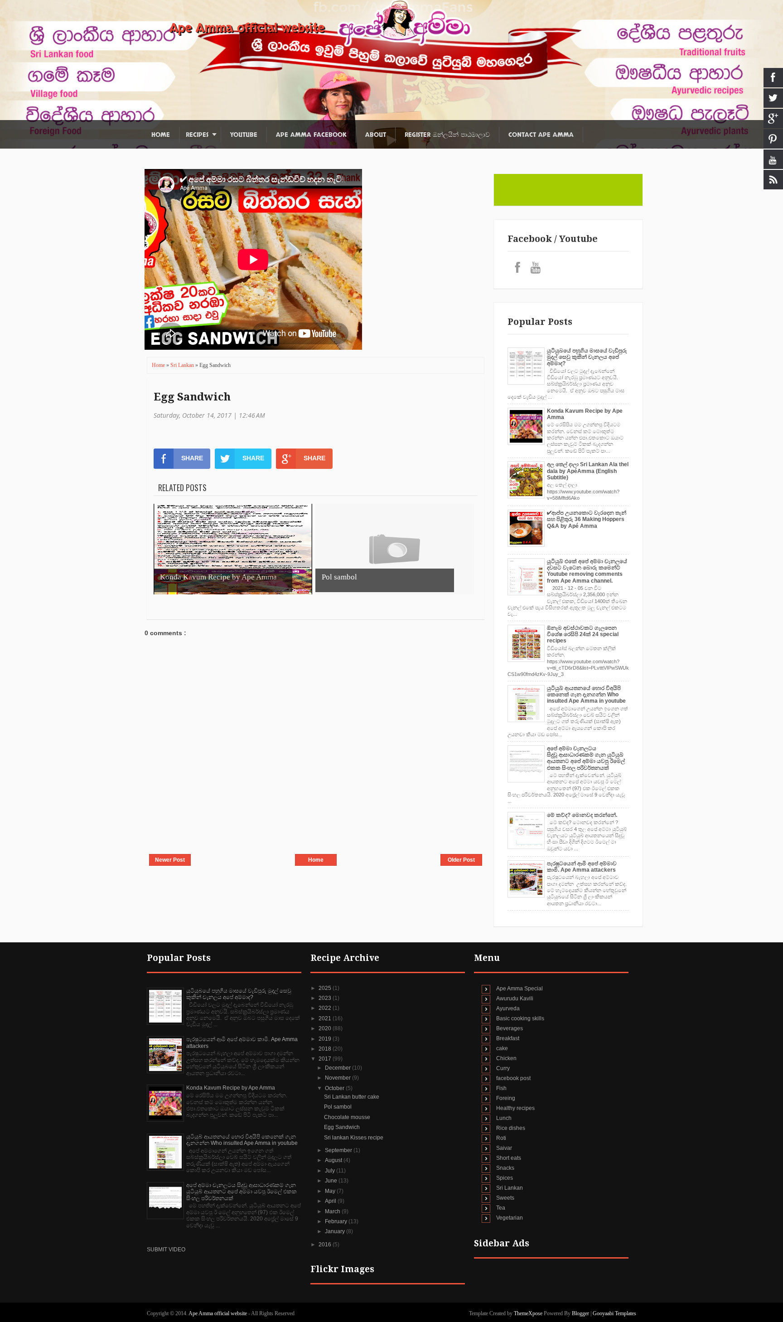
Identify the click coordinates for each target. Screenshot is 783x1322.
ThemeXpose (528, 1313)
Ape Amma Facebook (311, 134)
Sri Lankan (182, 365)
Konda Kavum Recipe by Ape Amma (230, 1088)
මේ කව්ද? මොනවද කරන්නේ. (582, 815)
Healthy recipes (515, 1108)
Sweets (505, 1198)
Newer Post (170, 860)
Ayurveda (508, 1008)
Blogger (580, 1313)
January (335, 1231)
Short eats (508, 1158)
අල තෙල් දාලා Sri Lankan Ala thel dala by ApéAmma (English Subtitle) (587, 471)
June (331, 1180)
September (339, 1150)
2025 (326, 988)
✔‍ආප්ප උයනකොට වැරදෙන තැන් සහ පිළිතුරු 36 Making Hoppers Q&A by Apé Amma (586, 519)
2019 (326, 1039)
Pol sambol (338, 1107)
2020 (326, 1028)
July (330, 1171)
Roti (501, 1138)
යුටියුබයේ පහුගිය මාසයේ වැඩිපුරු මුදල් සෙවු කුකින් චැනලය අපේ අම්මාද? (587, 357)
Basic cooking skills (520, 1018)
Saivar (504, 1148)
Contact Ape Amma (541, 134)
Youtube (243, 134)
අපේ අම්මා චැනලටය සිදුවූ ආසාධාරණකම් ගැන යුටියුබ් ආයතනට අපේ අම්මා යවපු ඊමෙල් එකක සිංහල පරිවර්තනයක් (586, 758)
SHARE (192, 458)
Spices (504, 1178)
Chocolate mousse (347, 1117)
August (334, 1160)
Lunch (504, 1118)
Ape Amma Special (519, 988)
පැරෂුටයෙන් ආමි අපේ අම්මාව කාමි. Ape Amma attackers (582, 866)
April (331, 1201)
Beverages (509, 1028)
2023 (326, 998)
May (331, 1191)
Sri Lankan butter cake (351, 1097)
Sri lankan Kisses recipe (353, 1137)
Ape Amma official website (246, 28)
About (375, 134)
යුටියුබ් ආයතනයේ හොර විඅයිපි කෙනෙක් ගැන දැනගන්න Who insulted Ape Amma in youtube (586, 694)
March (333, 1211)
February (336, 1221)
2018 (326, 1049)
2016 (326, 1244)
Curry (503, 1068)
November (338, 1078)
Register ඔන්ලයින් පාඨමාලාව (447, 134)
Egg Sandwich (192, 397)
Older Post (461, 860)
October (335, 1088)
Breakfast (507, 1038)
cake (502, 1048)
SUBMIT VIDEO (166, 1249)
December (338, 1068)
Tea (500, 1208)
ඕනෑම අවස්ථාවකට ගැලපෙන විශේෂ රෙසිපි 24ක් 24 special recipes (583, 634)
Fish (501, 1088)
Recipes (197, 134)
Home (160, 134)
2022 (326, 1008)
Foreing (505, 1098)
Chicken (506, 1058)
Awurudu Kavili (514, 998)
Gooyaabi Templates (614, 1313)
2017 (326, 1059)
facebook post (513, 1078)
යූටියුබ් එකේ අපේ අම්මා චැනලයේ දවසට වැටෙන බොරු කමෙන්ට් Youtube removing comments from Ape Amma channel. (587, 571)
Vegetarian (509, 1218)
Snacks (505, 1168)
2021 (326, 1018)
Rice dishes (510, 1128)
